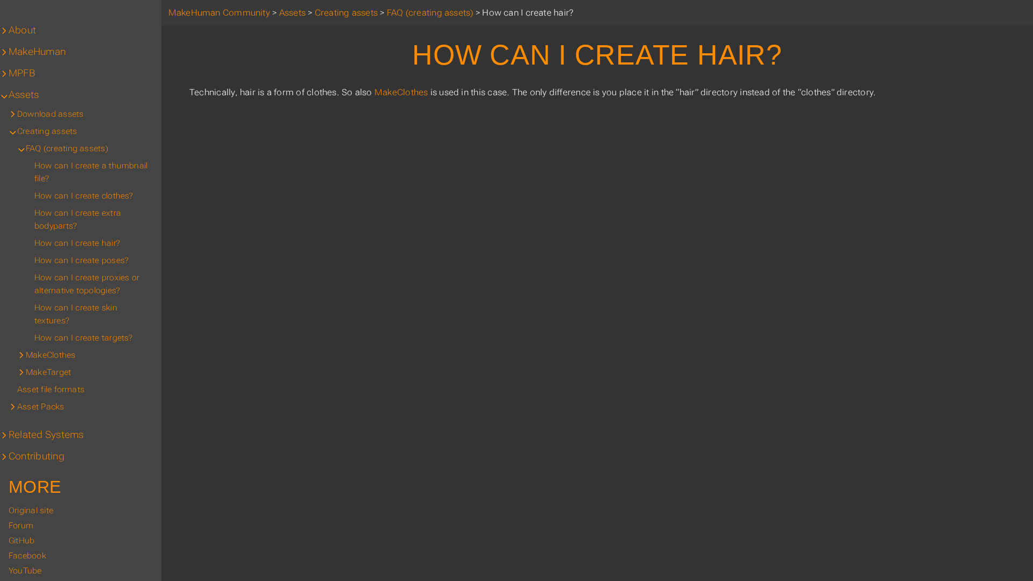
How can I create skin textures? (75, 314)
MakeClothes (401, 92)
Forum (21, 525)
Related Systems (46, 434)
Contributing (37, 456)
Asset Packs (41, 407)
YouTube (25, 571)
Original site (31, 510)
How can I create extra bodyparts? (77, 219)
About (22, 30)
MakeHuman (37, 51)
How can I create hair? (77, 243)
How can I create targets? (83, 338)
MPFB (22, 73)
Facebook (27, 556)
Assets (24, 94)
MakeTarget (48, 372)
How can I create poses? (81, 260)
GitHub (21, 540)
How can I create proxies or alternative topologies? (86, 284)
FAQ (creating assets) (67, 148)
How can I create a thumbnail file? (90, 172)
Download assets (50, 114)
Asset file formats (50, 389)
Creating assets (47, 131)
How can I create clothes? (83, 196)
